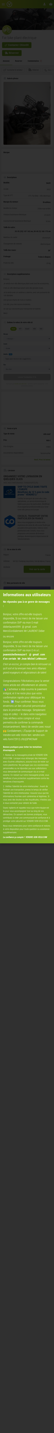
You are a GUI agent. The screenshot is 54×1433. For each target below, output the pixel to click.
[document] (27, 716)
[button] (50, 593)
